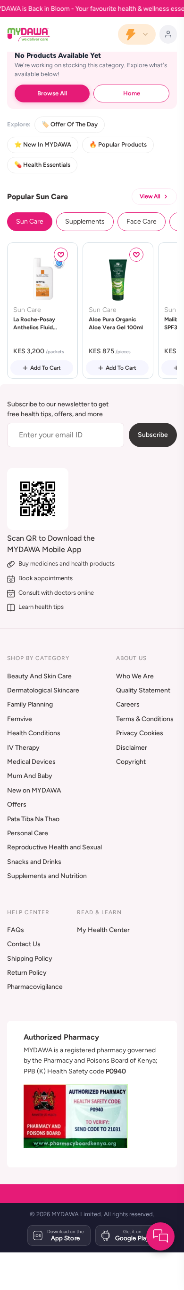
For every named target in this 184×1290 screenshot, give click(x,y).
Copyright (131, 762)
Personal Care (27, 833)
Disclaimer (131, 748)
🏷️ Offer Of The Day (70, 124)
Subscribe (153, 435)
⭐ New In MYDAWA (42, 144)
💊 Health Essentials (42, 164)
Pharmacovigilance (35, 987)
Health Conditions (33, 733)
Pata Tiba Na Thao (33, 819)
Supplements (85, 221)
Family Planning (30, 704)
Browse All (52, 93)
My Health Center (103, 930)
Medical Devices (31, 762)
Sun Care (29, 221)
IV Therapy (23, 748)
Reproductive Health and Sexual (54, 847)
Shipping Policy (29, 959)
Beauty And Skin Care (39, 676)
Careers (128, 704)
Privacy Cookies (139, 733)
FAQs (15, 930)
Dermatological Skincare (43, 690)
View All (150, 196)
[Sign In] (168, 34)
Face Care (141, 221)
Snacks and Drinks (34, 862)
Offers (16, 804)
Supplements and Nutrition (47, 876)
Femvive (19, 719)
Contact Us (24, 944)
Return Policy (27, 973)
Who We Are (135, 676)
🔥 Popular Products (118, 144)
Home (131, 93)
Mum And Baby (29, 776)
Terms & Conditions (145, 719)
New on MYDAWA (34, 790)
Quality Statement (143, 690)
